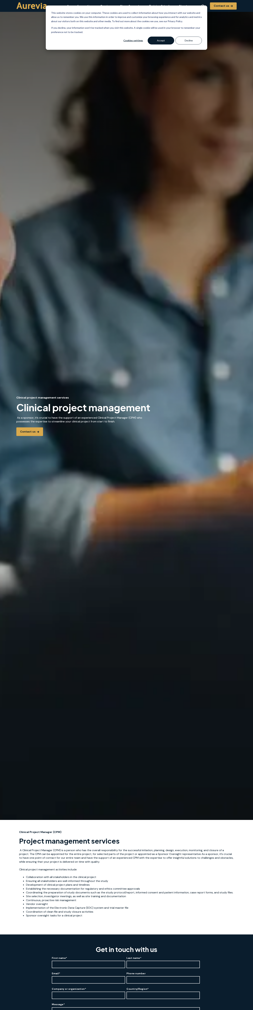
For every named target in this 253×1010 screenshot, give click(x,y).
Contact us (222, 6)
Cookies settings (133, 40)
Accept (161, 40)
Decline (189, 40)
